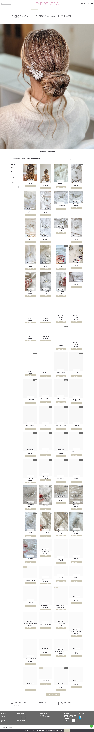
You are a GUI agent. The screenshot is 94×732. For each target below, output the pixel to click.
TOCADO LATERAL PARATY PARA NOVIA (30, 659)
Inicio (29, 8)
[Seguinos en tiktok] (72, 716)
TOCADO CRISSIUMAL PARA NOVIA (61, 651)
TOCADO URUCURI (45, 336)
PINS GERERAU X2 (76, 425)
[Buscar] (9, 3)
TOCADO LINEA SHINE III (61, 398)
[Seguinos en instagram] (65, 716)
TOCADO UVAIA (76, 577)
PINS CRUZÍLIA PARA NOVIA (76, 631)
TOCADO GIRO (30, 336)
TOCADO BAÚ (45, 476)
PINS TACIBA (45, 211)
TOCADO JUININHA (45, 264)
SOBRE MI (57, 8)
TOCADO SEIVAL (30, 478)
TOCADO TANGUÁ (45, 291)
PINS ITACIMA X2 (46, 425)
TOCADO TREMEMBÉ (60, 291)
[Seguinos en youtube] (70, 716)
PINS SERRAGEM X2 (30, 452)
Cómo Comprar (41, 8)
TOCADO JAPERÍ (30, 291)
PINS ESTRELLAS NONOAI (30, 182)
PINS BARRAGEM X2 (60, 478)
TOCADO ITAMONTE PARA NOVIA (76, 598)
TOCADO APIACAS (76, 344)
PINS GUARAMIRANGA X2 (61, 372)
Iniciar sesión (86, 3)
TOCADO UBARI (45, 318)
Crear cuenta (81, 3)
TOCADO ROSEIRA (76, 283)
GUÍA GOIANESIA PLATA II (60, 623)
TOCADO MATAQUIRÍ (61, 452)
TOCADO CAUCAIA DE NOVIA (61, 425)
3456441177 (44, 715)
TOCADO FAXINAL (30, 602)
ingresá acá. (79, 727)
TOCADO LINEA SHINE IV (30, 399)
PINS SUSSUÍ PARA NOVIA (45, 605)
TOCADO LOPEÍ (30, 264)
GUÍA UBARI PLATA (45, 551)
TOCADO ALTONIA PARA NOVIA (45, 680)
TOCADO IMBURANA (30, 504)
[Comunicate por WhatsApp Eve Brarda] (91, 726)
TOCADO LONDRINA (60, 228)
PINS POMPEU (60, 559)
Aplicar (20, 187)
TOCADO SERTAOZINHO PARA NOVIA (30, 623)
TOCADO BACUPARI (60, 499)
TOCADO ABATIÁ (30, 579)
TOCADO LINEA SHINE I (30, 425)
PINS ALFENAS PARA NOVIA (76, 558)
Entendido (67, 730)
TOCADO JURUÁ (76, 317)
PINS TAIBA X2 (60, 183)
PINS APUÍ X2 (30, 371)
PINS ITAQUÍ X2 (76, 478)
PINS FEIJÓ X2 (61, 345)
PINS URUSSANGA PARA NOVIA (61, 605)
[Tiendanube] (6, 727)
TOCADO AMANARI (76, 372)
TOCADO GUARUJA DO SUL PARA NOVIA (76, 652)
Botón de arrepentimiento (87, 727)
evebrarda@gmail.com (46, 716)
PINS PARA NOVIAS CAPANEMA (76, 683)
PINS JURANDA (30, 211)
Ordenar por (69, 159)
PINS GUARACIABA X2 (76, 184)
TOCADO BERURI (61, 317)
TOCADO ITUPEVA (45, 505)
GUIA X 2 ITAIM (30, 318)
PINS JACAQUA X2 (61, 264)
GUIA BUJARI (45, 372)
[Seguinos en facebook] (67, 716)
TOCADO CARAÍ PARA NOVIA (46, 650)
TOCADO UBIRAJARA (30, 558)
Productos (34, 8)
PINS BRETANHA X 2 (30, 532)
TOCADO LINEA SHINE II (76, 399)
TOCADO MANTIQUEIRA (61, 205)
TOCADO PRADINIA (45, 579)
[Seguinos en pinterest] (75, 716)
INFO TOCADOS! (50, 8)
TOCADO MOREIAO (76, 531)
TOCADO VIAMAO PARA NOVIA (45, 624)
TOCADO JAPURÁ (61, 577)
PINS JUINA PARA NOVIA (46, 184)
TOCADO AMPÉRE (76, 203)
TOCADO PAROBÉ (76, 504)
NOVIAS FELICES (63, 8)
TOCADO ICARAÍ (45, 451)
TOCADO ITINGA (46, 532)
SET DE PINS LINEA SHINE (45, 398)
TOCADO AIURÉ (61, 531)
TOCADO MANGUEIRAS (76, 451)
